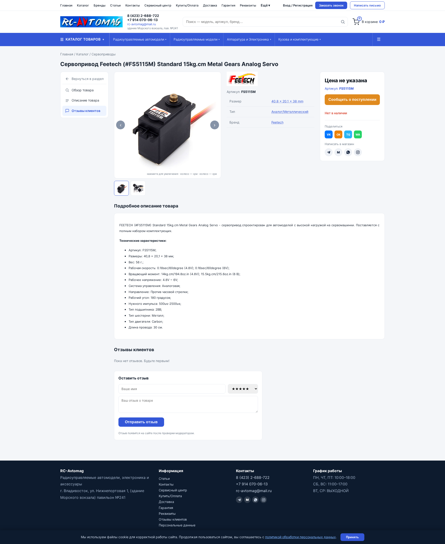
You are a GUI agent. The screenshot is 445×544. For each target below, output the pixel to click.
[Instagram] (358, 152)
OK (338, 134)
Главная (66, 5)
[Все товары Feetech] (270, 79)
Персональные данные (177, 525)
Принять (352, 537)
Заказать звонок (331, 5)
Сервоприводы (104, 54)
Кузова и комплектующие (299, 39)
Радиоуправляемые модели (197, 39)
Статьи (115, 5)
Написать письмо (367, 5)
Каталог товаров (82, 39)
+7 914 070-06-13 (142, 20)
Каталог (83, 5)
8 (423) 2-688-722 (143, 16)
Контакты (132, 5)
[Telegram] (329, 152)
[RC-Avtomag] (91, 21)
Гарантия (228, 5)
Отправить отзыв (141, 422)
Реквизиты (248, 5)
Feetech (277, 122)
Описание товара (85, 100)
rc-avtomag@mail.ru (141, 24)
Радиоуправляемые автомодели (139, 39)
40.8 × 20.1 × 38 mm (287, 101)
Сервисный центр (157, 5)
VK (329, 134)
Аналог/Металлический (289, 112)
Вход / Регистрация (297, 5)
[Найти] (343, 22)
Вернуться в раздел (88, 79)
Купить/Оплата (187, 5)
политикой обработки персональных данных (300, 537)
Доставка (210, 5)
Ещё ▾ (265, 5)
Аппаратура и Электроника (249, 39)
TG (348, 134)
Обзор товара (83, 90)
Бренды (99, 5)
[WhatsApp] (348, 152)
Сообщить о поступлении (352, 100)
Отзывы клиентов (86, 111)
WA (358, 134)
